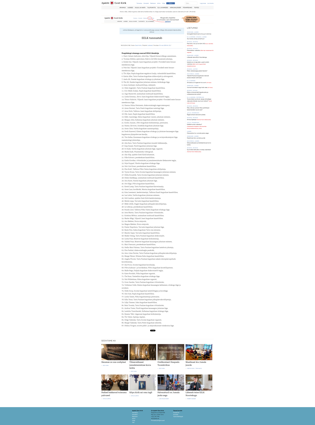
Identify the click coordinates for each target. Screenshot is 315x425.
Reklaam (153, 3)
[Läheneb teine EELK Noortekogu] (199, 390)
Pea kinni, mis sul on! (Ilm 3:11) (196, 43)
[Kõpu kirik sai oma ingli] (142, 390)
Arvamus (123, 7)
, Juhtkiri (195, 69)
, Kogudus (199, 37)
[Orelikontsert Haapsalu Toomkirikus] (171, 359)
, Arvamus (195, 41)
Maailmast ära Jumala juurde (196, 138)
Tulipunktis (151, 7)
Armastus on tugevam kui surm (197, 82)
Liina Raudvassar (164, 398)
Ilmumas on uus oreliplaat (113, 362)
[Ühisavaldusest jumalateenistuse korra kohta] (142, 359)
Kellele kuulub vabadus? (194, 124)
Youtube (175, 414)
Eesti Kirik (120, 2)
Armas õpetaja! (192, 119)
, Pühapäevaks (195, 112)
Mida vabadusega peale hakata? (197, 71)
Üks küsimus (190, 74)
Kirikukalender (175, 7)
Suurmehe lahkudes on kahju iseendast (199, 149)
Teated (196, 7)
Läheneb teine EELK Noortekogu (197, 57)
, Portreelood (200, 97)
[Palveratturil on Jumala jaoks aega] (171, 390)
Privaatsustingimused (158, 420)
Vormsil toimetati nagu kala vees (197, 87)
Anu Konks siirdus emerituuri (195, 39)
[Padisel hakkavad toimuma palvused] (114, 390)
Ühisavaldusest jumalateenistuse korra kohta (140, 365)
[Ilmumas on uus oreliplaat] (114, 359)
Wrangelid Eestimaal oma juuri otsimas (199, 34)
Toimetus (139, 3)
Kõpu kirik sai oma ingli (140, 392)
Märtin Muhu (191, 368)
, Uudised (196, 32)
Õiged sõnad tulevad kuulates (196, 114)
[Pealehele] (112, 4)
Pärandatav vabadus (193, 50)
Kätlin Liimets (107, 398)
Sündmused (190, 32)
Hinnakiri (146, 3)
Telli (133, 422)
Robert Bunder (191, 398)
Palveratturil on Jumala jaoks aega (198, 133)
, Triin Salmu (198, 368)
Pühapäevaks (187, 7)
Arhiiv (159, 3)
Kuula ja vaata (140, 7)
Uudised (130, 7)
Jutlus (189, 112)
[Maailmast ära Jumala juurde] (199, 359)
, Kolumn (194, 90)
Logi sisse (203, 3)
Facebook (176, 412)
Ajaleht (105, 2)
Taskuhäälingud (178, 416)
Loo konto (210, 3)
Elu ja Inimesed (163, 7)
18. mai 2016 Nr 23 (164, 45)
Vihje (163, 3)
